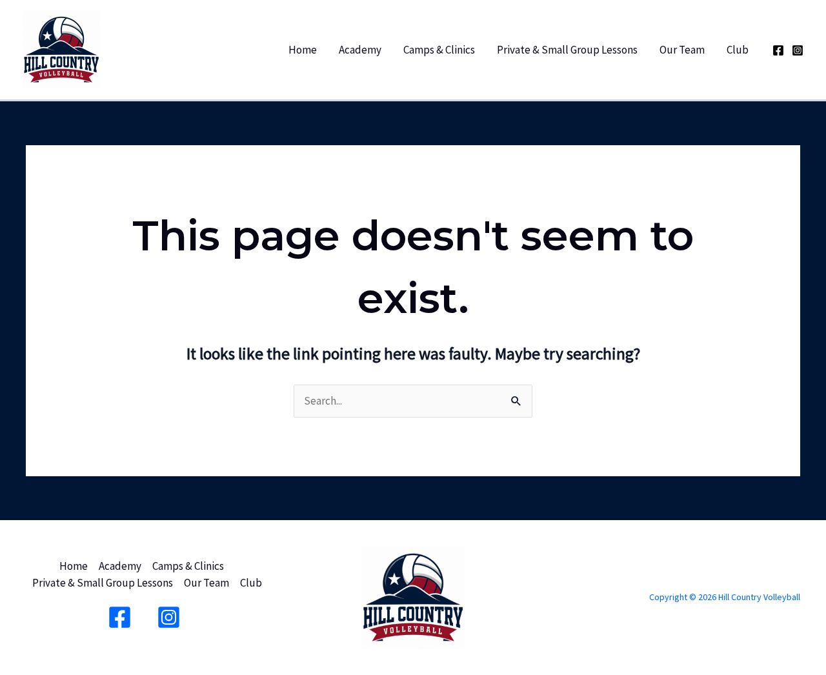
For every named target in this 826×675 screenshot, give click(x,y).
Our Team (682, 50)
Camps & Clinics (439, 50)
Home (302, 50)
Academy (360, 50)
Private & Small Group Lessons (567, 50)
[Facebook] (778, 50)
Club (738, 50)
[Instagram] (797, 50)
